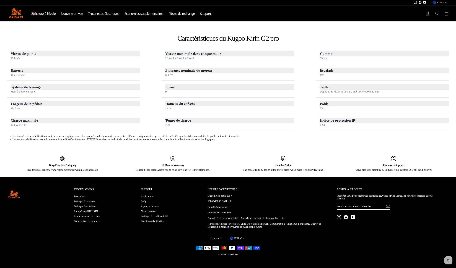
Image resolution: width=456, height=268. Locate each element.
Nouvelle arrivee (72, 13)
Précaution (79, 196)
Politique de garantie (84, 201)
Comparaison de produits (86, 221)
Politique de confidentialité (154, 216)
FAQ (143, 201)
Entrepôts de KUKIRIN (86, 211)
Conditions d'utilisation (152, 221)
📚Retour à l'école (43, 13)
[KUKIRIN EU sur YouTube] (353, 217)
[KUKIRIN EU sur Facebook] (346, 217)
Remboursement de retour (87, 216)
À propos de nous (150, 206)
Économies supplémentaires (144, 13)
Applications (147, 196)
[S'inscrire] (388, 206)
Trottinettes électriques (103, 13)
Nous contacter (148, 211)
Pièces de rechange (182, 13)
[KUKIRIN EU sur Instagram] (339, 217)
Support (205, 13)
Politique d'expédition (85, 206)
